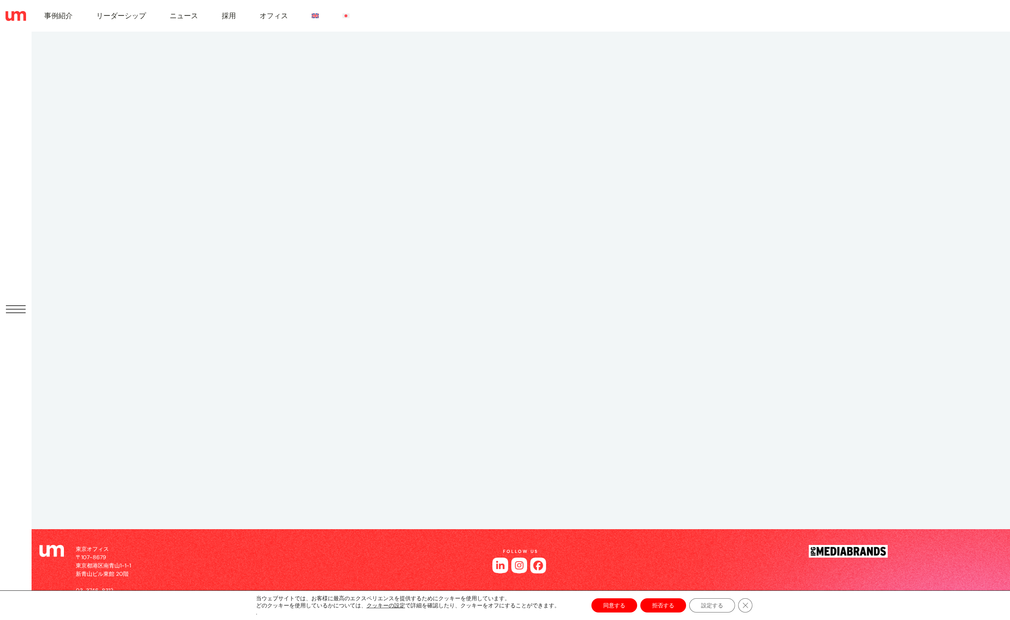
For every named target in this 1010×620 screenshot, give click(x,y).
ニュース (184, 15)
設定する (712, 605)
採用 (229, 15)
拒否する (663, 605)
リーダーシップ (121, 15)
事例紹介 (58, 15)
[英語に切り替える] (315, 16)
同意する (614, 605)
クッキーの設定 (386, 605)
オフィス (274, 15)
